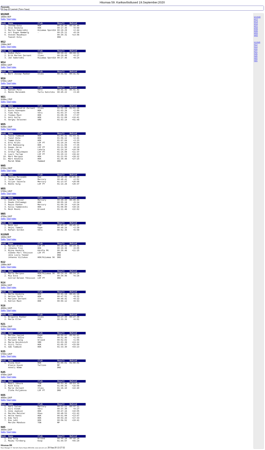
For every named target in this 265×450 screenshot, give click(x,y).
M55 (256, 33)
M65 (256, 35)
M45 (256, 31)
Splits (3, 19)
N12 (255, 45)
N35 (255, 54)
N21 (255, 52)
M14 (256, 22)
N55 (255, 58)
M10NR (257, 17)
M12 (256, 19)
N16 (255, 49)
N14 (255, 47)
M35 (256, 29)
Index (13, 19)
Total (8, 19)
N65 (255, 61)
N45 (255, 56)
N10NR (257, 42)
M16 (256, 24)
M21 (256, 26)
